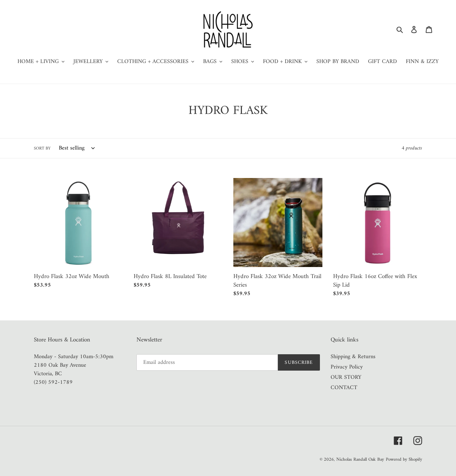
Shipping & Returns (353, 357)
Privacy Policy (347, 367)
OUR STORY (346, 377)
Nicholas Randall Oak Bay (360, 459)
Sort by (42, 149)
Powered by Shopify (404, 459)
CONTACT (344, 388)
